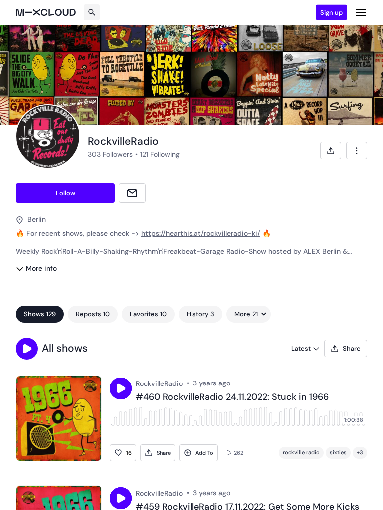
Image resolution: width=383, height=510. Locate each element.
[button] (27, 349)
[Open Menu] (361, 12)
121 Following (160, 154)
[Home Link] (46, 12)
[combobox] (356, 150)
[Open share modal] (330, 150)
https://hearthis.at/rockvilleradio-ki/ (200, 233)
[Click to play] (121, 388)
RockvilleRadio (159, 383)
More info (41, 268)
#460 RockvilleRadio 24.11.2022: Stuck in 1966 (232, 397)
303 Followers (110, 154)
